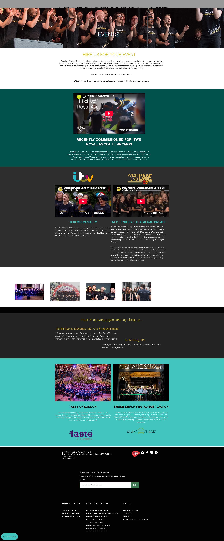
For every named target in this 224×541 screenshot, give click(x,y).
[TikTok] (156, 452)
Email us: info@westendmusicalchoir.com (77, 454)
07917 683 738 (106, 454)
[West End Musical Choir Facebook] (147, 452)
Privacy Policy (67, 456)
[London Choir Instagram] (142, 452)
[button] (66, 7)
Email (82, 480)
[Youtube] (151, 452)
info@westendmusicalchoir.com (135, 81)
